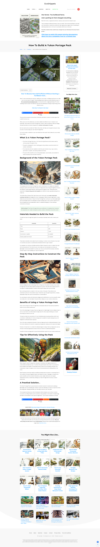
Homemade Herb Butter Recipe (72, 337)
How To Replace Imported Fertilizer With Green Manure (42, 484)
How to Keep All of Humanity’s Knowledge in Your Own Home (42, 507)
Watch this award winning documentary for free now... (72, 66)
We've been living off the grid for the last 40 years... (43, 407)
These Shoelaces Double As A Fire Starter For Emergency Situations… (57, 520)
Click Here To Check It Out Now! (40, 108)
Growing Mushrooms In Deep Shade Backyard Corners (58, 484)
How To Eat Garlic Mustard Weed (42, 464)
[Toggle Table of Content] (29, 90)
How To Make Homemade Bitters (27, 484)
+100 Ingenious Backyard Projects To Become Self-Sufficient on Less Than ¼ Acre (72, 117)
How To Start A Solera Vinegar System (27, 464)
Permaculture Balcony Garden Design (27, 446)
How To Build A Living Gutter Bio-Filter (42, 446)
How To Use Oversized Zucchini (72, 229)
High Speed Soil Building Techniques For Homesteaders (73, 484)
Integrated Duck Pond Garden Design (58, 446)
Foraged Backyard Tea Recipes (72, 243)
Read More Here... (43, 423)
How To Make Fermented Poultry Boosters (73, 446)
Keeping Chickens (72, 372)
